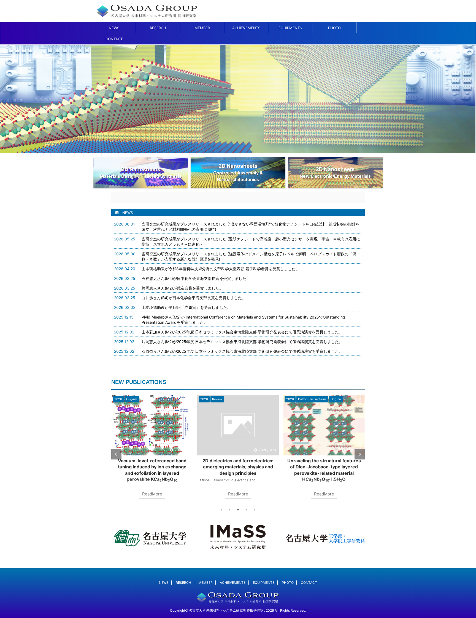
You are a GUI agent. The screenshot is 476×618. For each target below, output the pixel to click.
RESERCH (158, 28)
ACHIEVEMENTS (246, 28)
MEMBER (202, 28)
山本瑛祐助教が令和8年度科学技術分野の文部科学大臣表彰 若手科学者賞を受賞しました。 (220, 268)
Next (360, 454)
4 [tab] (246, 510)
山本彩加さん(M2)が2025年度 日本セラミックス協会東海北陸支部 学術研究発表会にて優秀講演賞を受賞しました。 (242, 332)
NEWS (114, 28)
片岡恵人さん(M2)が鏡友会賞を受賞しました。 (182, 288)
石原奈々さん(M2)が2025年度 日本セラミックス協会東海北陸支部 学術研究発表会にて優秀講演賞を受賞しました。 (242, 351)
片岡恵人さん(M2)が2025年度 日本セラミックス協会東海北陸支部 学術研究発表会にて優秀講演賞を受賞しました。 (242, 341)
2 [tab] (229, 510)
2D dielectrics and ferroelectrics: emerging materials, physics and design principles (172, 467)
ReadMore (172, 494)
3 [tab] (238, 510)
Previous (116, 454)
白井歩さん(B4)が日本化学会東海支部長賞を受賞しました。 (194, 297)
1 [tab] (221, 510)
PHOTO (334, 28)
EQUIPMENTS (290, 28)
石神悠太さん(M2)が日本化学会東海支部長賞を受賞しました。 (196, 278)
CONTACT (114, 39)
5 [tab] (254, 510)
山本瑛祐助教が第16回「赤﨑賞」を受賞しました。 (186, 307)
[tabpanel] (172, 449)
